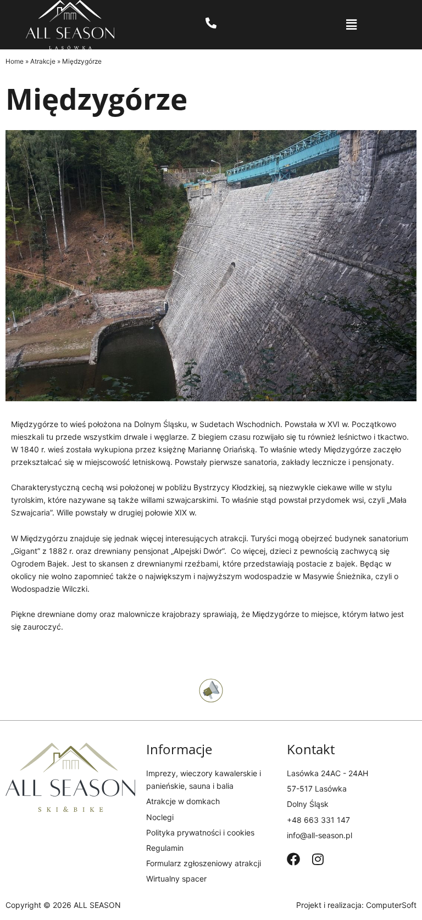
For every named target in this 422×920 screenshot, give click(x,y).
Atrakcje (42, 61)
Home (14, 61)
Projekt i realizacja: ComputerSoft (356, 905)
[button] (351, 25)
